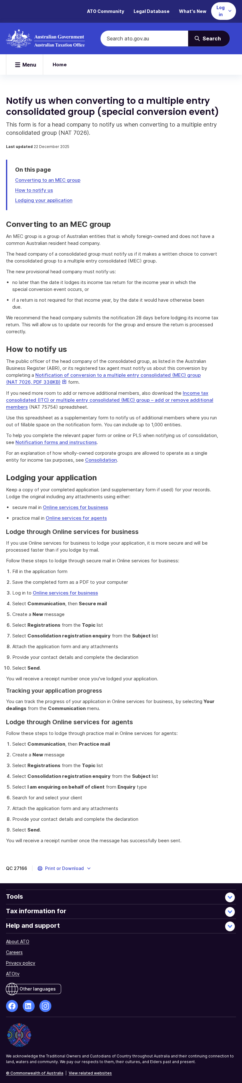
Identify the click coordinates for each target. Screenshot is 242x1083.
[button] (64, 868)
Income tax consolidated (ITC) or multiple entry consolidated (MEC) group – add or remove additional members (109, 400)
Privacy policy (20, 963)
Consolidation (101, 460)
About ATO (17, 941)
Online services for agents (76, 518)
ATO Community (105, 11)
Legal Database (152, 11)
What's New (192, 11)
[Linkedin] (29, 1006)
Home (60, 65)
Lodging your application (43, 200)
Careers (14, 952)
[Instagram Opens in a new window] (45, 1006)
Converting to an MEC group (47, 180)
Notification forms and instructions (56, 442)
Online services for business (75, 507)
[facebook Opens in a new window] (12, 1006)
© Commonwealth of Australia (34, 1073)
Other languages (38, 988)
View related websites (90, 1073)
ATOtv (13, 973)
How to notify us (34, 190)
